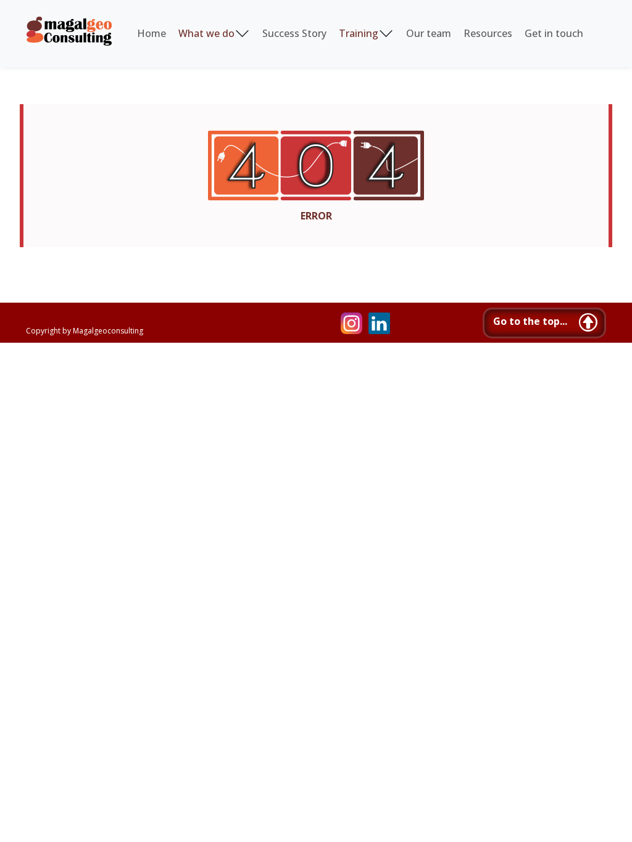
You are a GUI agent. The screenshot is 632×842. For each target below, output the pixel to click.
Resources (488, 33)
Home (151, 33)
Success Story (294, 33)
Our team (428, 33)
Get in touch (554, 33)
